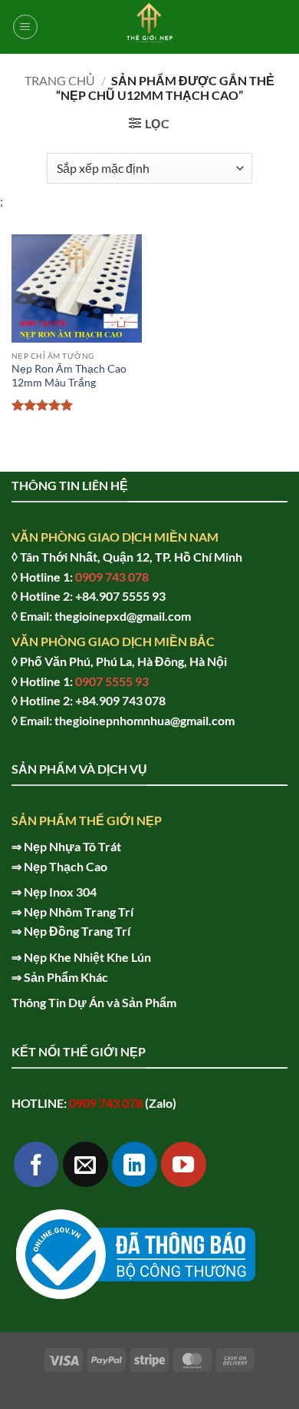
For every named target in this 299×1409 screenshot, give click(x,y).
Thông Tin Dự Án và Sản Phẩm (94, 1002)
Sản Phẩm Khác (66, 977)
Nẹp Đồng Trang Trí (77, 930)
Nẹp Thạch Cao (65, 866)
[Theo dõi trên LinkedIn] (134, 1164)
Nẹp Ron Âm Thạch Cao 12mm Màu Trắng (69, 376)
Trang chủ (60, 80)
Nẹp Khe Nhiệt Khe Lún (87, 957)
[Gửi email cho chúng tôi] (85, 1164)
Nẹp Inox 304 (60, 891)
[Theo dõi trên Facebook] (36, 1164)
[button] (25, 27)
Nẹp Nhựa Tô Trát (72, 846)
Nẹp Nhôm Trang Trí (78, 911)
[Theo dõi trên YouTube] (183, 1164)
